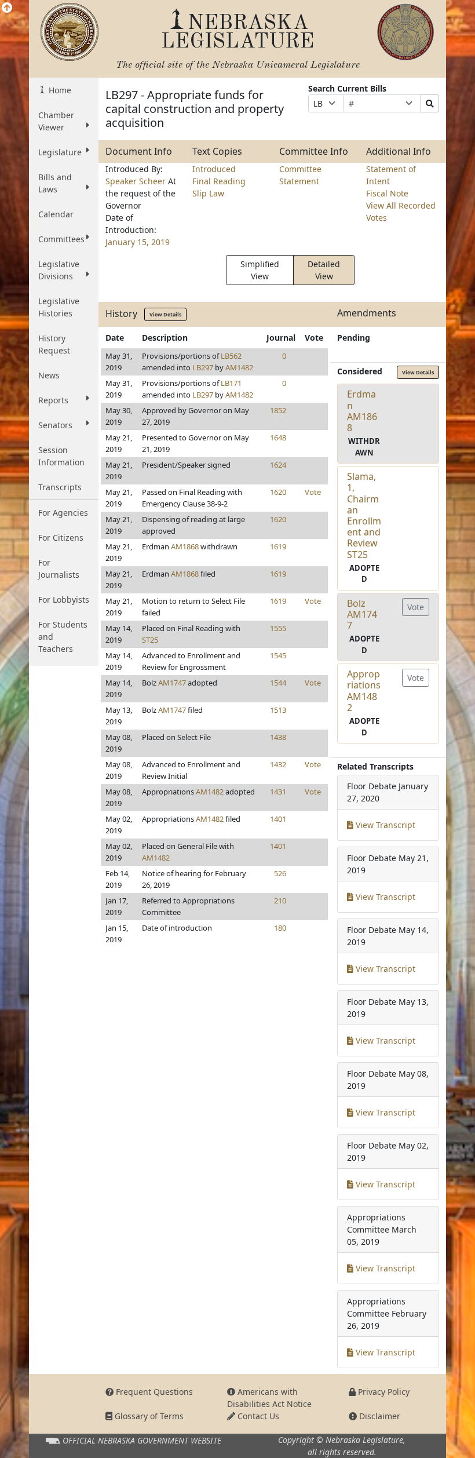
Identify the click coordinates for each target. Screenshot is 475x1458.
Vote (313, 492)
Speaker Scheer (136, 181)
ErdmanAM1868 (362, 411)
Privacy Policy (383, 1391)
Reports (53, 400)
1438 (278, 737)
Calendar (56, 214)
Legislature (60, 152)
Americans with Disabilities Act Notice (269, 1397)
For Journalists (58, 568)
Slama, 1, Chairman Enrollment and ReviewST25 (364, 515)
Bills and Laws (55, 183)
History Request (54, 344)
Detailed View (324, 270)
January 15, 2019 (137, 241)
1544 (278, 682)
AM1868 (185, 546)
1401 (278, 819)
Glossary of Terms (148, 1415)
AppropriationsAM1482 (364, 691)
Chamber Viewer (56, 121)
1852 (278, 410)
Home (58, 90)
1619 (278, 546)
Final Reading (219, 181)
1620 (278, 492)
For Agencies (63, 512)
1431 (278, 791)
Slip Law (208, 193)
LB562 (231, 356)
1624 (278, 465)
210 (280, 900)
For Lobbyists (63, 599)
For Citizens (60, 537)
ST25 (150, 640)
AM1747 (172, 682)
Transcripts (60, 487)
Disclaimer (378, 1415)
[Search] (430, 103)
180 (280, 928)
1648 (278, 437)
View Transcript (384, 824)
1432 (278, 764)
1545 (278, 655)
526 (280, 873)
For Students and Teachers (62, 636)
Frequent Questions (153, 1391)
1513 (278, 710)
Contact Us (257, 1415)
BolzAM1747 (362, 614)
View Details (165, 314)
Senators (55, 425)
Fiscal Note (387, 193)
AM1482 (239, 367)
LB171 (231, 383)
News (49, 375)
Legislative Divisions (58, 270)
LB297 (202, 367)
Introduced (214, 168)
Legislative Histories (58, 307)
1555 (278, 628)
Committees (61, 239)
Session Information (61, 456)
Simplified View (259, 270)
